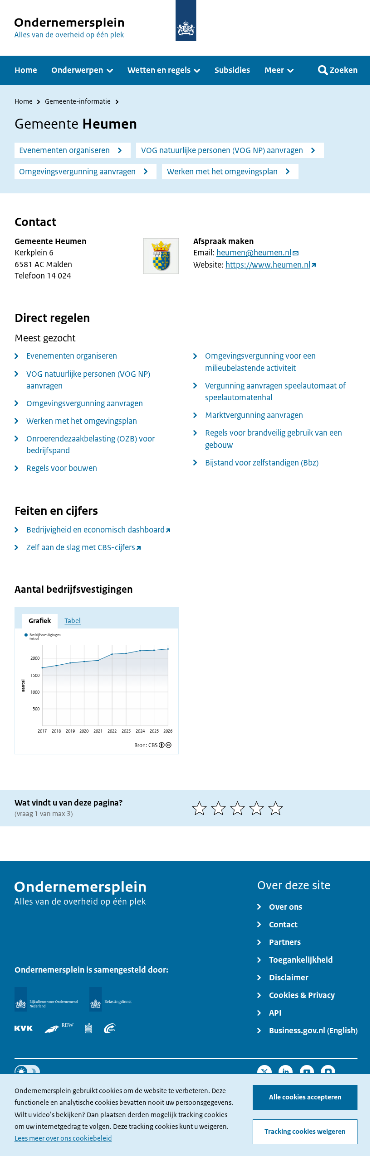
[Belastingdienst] (110, 999)
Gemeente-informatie (78, 102)
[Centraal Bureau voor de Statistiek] (88, 1028)
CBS (152, 745)
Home (24, 102)
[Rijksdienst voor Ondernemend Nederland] (46, 999)
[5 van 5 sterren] (277, 808)
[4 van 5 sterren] (258, 808)
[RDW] (58, 1028)
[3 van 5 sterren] (239, 808)
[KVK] (24, 1028)
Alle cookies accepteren (305, 1097)
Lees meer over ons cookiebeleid (63, 1138)
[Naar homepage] (186, 20)
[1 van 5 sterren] (201, 808)
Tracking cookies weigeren (305, 1131)
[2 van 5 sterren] (220, 808)
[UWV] (110, 1028)
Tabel (72, 620)
